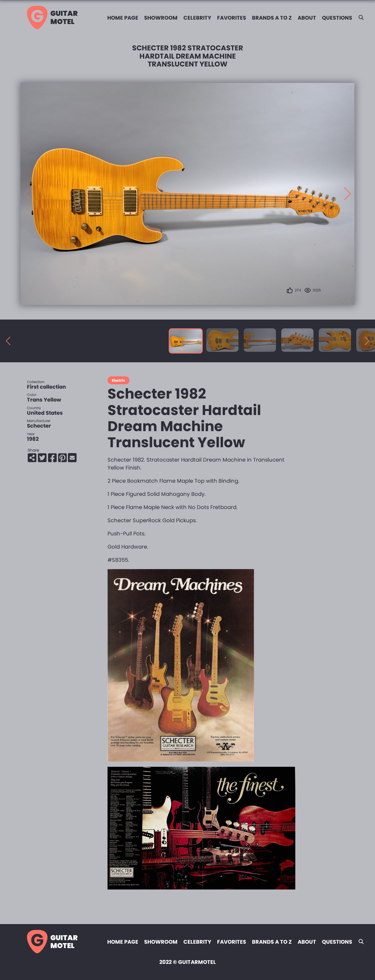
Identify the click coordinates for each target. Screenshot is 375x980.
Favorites (231, 17)
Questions (337, 17)
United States (45, 412)
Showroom (161, 17)
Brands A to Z (272, 17)
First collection (46, 386)
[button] (348, 193)
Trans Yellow (44, 399)
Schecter (39, 425)
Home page (122, 17)
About (307, 17)
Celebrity (197, 17)
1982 (33, 439)
